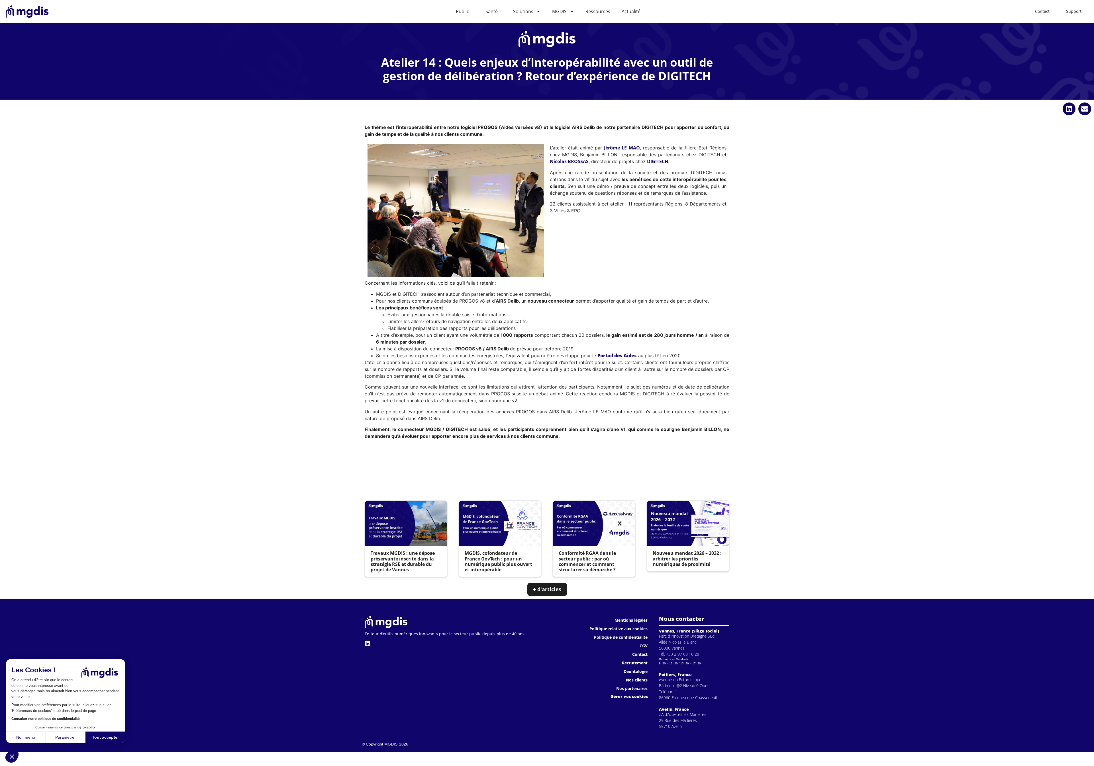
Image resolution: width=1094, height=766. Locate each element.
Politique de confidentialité (621, 637)
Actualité (631, 11)
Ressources (597, 11)
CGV (644, 645)
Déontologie (636, 671)
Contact (640, 654)
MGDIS (559, 11)
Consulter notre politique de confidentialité (45, 719)
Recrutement (635, 663)
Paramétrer (65, 737)
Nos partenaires (632, 688)
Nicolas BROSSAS (569, 161)
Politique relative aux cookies (618, 628)
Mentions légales (631, 620)
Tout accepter (105, 737)
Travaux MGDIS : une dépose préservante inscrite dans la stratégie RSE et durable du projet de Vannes (403, 561)
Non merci (25, 737)
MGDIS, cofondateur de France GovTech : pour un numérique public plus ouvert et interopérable (498, 561)
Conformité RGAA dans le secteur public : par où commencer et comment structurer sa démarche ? (587, 561)
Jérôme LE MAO (622, 148)
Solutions (523, 11)
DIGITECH (657, 161)
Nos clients (637, 680)
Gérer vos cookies (629, 696)
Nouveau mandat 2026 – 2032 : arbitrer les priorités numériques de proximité (687, 558)
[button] (12, 756)
